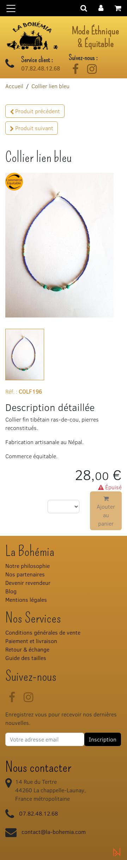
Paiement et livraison (31, 640)
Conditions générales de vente (42, 632)
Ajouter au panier (106, 515)
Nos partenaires (25, 574)
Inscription (102, 739)
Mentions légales (26, 599)
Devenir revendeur (27, 582)
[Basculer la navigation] (63, 8)
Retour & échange (27, 649)
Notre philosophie (27, 565)
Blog (11, 591)
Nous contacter (38, 767)
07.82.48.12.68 (40, 68)
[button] (101, 7)
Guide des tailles (25, 657)
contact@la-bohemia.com (54, 831)
